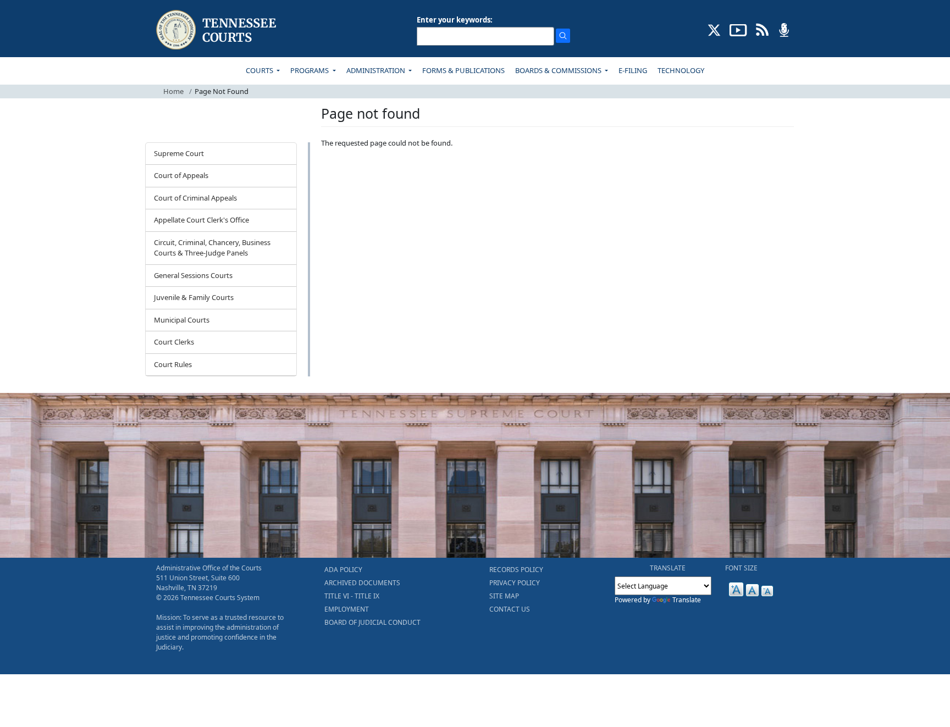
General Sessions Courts (193, 275)
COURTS (260, 70)
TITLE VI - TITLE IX (351, 596)
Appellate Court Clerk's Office (201, 220)
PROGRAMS (310, 70)
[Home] (217, 30)
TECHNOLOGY (681, 70)
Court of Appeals (181, 175)
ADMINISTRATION (376, 70)
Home (173, 91)
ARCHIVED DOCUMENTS (362, 582)
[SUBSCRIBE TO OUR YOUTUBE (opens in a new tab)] (738, 29)
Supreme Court (179, 153)
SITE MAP (504, 596)
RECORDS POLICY (516, 569)
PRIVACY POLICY (514, 582)
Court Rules (173, 364)
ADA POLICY (343, 569)
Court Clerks (174, 342)
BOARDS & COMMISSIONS (559, 70)
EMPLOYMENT (346, 609)
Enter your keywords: (455, 20)
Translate (686, 599)
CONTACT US (509, 609)
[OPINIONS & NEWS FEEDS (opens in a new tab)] (762, 29)
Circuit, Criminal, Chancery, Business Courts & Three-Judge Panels (212, 247)
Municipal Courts (181, 320)
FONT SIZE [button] (741, 568)
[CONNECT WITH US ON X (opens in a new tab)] (714, 29)
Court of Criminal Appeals (195, 198)
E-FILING (632, 70)
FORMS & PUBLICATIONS (463, 70)
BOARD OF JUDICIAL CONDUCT (372, 622)
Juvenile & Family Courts (194, 297)
